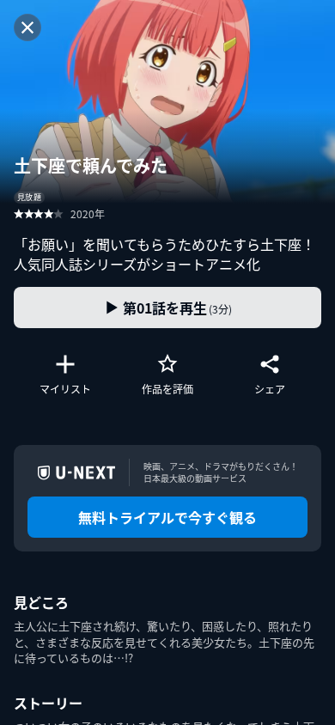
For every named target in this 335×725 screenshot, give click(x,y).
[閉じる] (27, 27)
